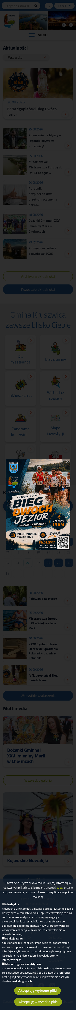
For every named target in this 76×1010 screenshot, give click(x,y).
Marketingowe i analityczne (23, 964)
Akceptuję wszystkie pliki (38, 1002)
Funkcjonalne (14, 938)
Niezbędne (12, 904)
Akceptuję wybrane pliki (37, 991)
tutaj (59, 887)
